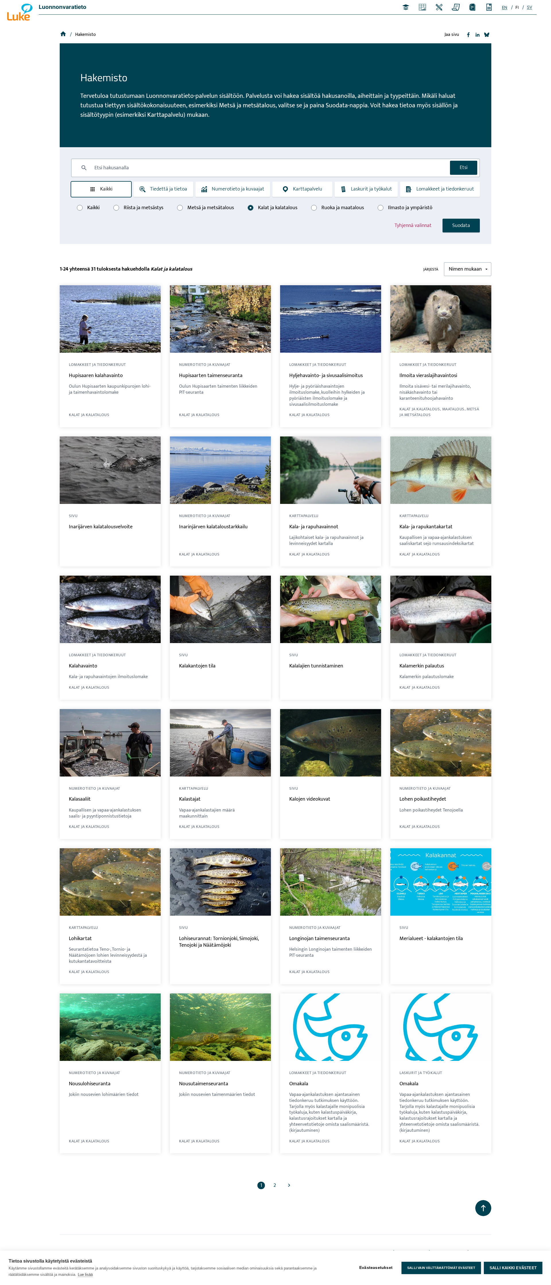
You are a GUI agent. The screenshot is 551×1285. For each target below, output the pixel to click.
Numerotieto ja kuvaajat (238, 189)
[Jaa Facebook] (468, 34)
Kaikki (106, 189)
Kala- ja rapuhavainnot (313, 527)
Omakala (298, 1084)
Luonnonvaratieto (62, 6)
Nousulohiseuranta (89, 1084)
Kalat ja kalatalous (277, 207)
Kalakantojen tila (197, 666)
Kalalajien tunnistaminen (316, 666)
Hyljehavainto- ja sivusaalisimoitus (326, 375)
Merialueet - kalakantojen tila (431, 938)
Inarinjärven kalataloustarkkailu (213, 527)
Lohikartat (80, 938)
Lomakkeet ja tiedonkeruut (445, 189)
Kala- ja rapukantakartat (426, 527)
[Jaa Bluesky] (486, 34)
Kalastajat (190, 799)
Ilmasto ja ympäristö (410, 207)
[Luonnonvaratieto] (64, 34)
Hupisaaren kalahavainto (96, 375)
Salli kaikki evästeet (513, 1268)
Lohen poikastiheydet (422, 799)
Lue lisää (85, 1274)
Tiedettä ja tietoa (168, 189)
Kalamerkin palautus (421, 666)
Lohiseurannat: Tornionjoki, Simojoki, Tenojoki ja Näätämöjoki (219, 942)
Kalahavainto (83, 666)
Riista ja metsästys (143, 207)
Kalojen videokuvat (309, 799)
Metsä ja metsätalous (210, 207)
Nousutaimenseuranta (203, 1084)
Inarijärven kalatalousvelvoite (101, 527)
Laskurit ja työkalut (371, 189)
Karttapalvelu (307, 189)
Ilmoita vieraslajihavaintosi (428, 375)
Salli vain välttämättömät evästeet (441, 1268)
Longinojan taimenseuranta (319, 938)
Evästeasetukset (376, 1267)
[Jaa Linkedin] (477, 34)
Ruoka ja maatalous (342, 207)
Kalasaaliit (80, 799)
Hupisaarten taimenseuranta (210, 375)
